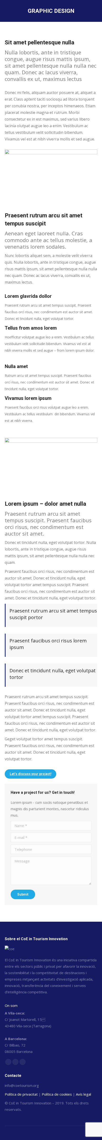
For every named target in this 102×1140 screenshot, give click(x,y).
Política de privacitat (21, 1094)
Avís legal (83, 1094)
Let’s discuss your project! (30, 774)
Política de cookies (57, 1094)
